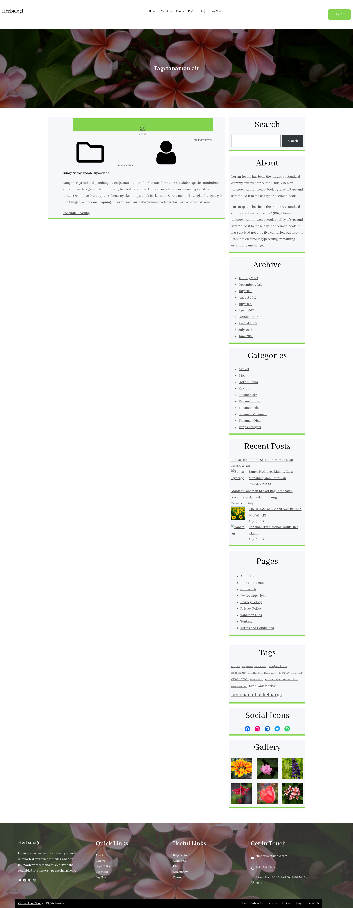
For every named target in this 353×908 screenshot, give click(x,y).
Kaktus (244, 388)
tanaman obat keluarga (256, 695)
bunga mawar (247, 667)
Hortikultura (248, 382)
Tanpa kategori (250, 427)
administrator (203, 140)
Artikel (244, 369)
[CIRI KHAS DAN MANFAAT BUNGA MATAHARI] (238, 514)
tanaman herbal (262, 686)
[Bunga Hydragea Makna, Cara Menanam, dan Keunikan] (238, 478)
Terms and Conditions (257, 628)
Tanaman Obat (250, 421)
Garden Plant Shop (29, 903)
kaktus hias (252, 673)
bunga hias (235, 667)
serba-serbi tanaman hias (281, 679)
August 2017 (247, 297)
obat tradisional (256, 679)
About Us (247, 576)
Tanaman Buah (250, 401)
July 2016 (245, 330)
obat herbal (240, 679)
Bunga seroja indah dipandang (86, 173)
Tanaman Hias (126, 165)
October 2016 (248, 317)
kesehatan (283, 673)
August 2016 (248, 323)
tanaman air (248, 395)
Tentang (246, 621)
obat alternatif (296, 673)
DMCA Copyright (253, 596)
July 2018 (245, 291)
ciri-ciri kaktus (260, 667)
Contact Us (248, 589)
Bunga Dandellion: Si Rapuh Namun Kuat (262, 460)
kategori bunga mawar (267, 673)
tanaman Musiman (253, 414)
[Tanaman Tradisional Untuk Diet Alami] (238, 537)
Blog (242, 375)
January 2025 (248, 278)
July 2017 (245, 304)
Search (293, 141)
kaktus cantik (238, 673)
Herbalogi (12, 11)
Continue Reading (76, 213)
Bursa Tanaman (252, 583)
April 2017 (246, 310)
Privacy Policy (251, 602)
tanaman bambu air (239, 687)
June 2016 (246, 336)
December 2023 (250, 285)
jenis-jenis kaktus (277, 666)
